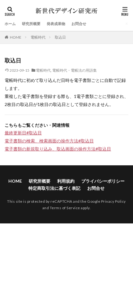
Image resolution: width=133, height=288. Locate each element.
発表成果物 (56, 23)
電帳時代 (38, 37)
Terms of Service (65, 207)
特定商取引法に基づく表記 (54, 188)
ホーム (10, 23)
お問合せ (78, 23)
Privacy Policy (113, 201)
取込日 (60, 37)
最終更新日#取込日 (23, 132)
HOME (15, 37)
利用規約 (66, 181)
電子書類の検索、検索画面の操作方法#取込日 (49, 140)
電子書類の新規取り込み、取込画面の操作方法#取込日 (58, 148)
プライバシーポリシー (103, 181)
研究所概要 (31, 23)
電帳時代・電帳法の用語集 (74, 70)
